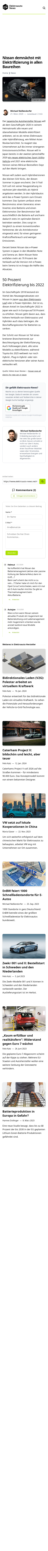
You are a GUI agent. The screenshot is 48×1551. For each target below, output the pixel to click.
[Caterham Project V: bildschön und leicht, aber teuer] (24, 733)
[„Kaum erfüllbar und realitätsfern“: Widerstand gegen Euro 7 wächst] (24, 1018)
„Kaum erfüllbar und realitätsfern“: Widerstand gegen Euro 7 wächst (21, 1039)
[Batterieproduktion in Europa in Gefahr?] (24, 1094)
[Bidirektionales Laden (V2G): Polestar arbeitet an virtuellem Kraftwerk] (24, 661)
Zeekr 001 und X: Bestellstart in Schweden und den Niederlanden (23, 967)
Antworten (15, 599)
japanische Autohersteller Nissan (24, 121)
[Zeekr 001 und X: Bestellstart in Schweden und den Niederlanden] (24, 946)
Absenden (12, 553)
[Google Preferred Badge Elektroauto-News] (18, 408)
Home (5, 73)
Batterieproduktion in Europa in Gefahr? (18, 1113)
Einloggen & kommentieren (26, 496)
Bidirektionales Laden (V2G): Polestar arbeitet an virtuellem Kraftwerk (23, 682)
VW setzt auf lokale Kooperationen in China (19, 824)
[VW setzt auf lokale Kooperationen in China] (24, 805)
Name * (9, 512)
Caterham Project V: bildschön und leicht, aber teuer (21, 754)
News (13, 73)
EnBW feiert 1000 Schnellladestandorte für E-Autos (22, 895)
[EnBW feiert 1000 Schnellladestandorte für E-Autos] (24, 874)
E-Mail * (9, 522)
